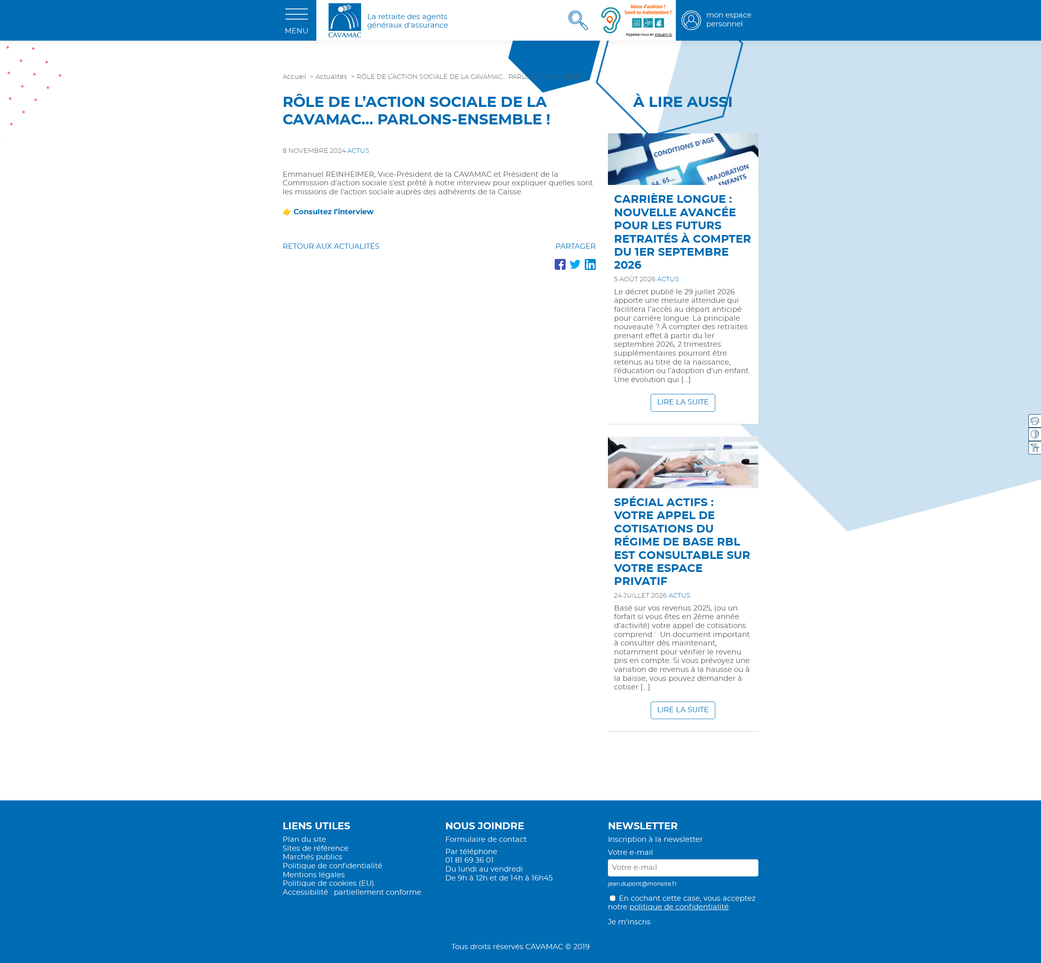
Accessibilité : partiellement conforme (352, 892)
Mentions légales (314, 875)
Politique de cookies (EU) (328, 883)
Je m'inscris (629, 922)
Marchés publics (312, 857)
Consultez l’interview (334, 212)
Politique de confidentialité (332, 866)
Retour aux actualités (331, 246)
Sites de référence (315, 848)
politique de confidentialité (679, 907)
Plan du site (304, 839)
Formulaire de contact (486, 839)
